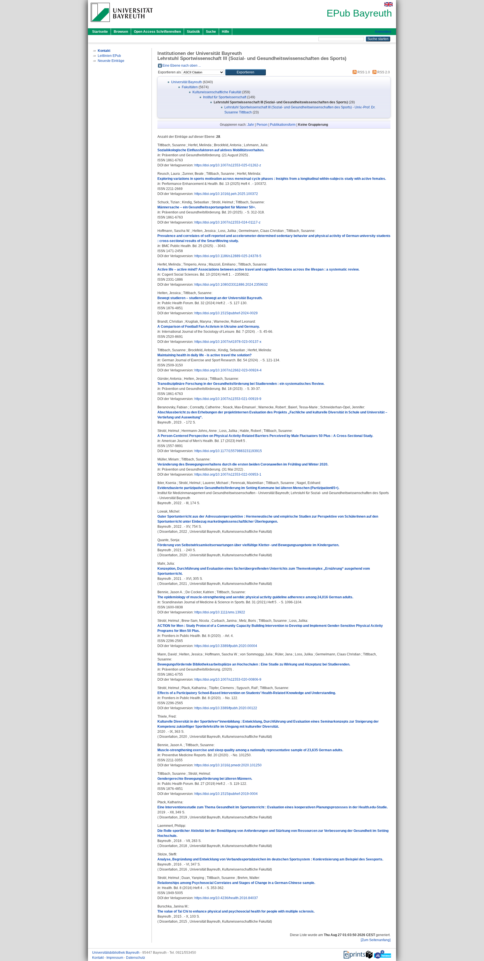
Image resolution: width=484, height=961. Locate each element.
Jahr (250, 125)
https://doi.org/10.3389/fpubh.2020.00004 (225, 646)
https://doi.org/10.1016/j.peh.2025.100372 (226, 194)
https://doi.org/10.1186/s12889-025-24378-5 (227, 256)
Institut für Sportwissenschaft (224, 97)
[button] (245, 72)
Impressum (115, 958)
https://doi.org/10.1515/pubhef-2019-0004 (226, 794)
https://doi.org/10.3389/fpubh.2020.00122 (225, 708)
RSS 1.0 (363, 72)
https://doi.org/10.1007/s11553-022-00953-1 (227, 474)
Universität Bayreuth (186, 82)
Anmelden (383, 32)
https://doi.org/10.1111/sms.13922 (219, 612)
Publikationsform (282, 125)
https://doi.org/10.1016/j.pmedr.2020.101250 (228, 765)
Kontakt (98, 958)
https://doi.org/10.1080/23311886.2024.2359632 (231, 285)
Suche (211, 32)
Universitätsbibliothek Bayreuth (116, 953)
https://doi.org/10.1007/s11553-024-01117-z (227, 222)
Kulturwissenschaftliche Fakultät (216, 92)
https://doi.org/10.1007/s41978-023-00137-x (227, 342)
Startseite (100, 32)
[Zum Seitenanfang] (375, 940)
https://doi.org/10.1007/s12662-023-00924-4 (228, 370)
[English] (388, 4)
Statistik (193, 32)
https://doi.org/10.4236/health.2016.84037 (226, 898)
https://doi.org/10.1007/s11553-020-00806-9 (227, 679)
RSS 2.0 (383, 72)
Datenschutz (135, 958)
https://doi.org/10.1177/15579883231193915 (228, 451)
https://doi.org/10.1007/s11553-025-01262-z (227, 165)
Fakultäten (190, 87)
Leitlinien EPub (109, 56)
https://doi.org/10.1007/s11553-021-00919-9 (227, 399)
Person (262, 125)
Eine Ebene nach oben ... (181, 66)
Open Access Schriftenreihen (157, 32)
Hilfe (225, 32)
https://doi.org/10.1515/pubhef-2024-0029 (226, 313)
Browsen (121, 32)
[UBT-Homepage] (121, 23)
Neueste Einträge (111, 61)
